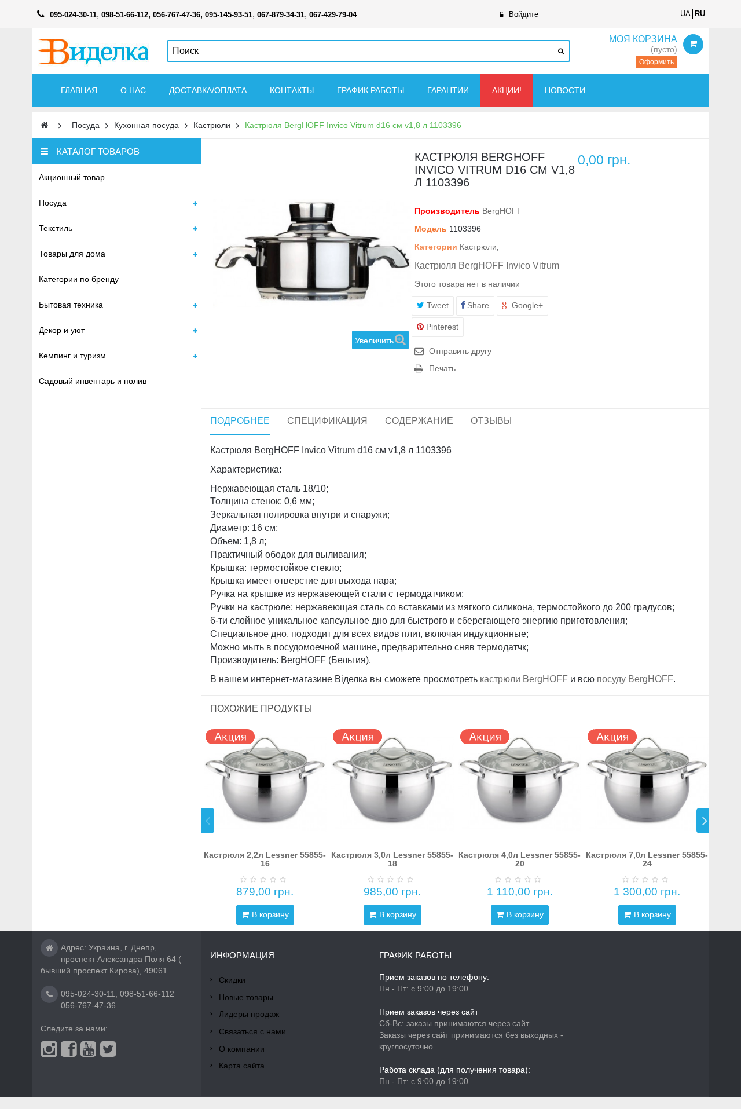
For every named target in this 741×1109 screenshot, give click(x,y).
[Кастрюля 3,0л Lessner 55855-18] (392, 783)
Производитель (447, 210)
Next (702, 820)
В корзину (270, 914)
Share (477, 305)
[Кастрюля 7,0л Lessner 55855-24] (647, 783)
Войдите (523, 14)
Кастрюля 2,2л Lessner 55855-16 (265, 859)
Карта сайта (242, 1065)
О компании (242, 1048)
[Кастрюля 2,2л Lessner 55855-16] (265, 783)
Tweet (436, 305)
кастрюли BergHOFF (524, 679)
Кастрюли (478, 246)
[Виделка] (93, 51)
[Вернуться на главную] (44, 125)
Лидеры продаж (249, 1014)
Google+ (526, 305)
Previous (207, 820)
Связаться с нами (252, 1031)
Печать (442, 368)
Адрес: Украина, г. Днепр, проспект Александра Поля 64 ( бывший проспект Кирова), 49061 (111, 959)
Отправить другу (460, 351)
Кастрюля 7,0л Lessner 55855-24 (647, 859)
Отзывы (491, 421)
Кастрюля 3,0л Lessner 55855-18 (392, 859)
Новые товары (246, 997)
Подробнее (240, 421)
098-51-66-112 (147, 993)
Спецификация (327, 421)
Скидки (232, 979)
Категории (435, 246)
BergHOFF (502, 210)
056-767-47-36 (88, 1005)
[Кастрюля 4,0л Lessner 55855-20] (519, 783)
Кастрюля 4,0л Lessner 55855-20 (519, 859)
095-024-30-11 (88, 993)
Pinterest (441, 326)
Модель (430, 228)
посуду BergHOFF (635, 679)
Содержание (419, 421)
